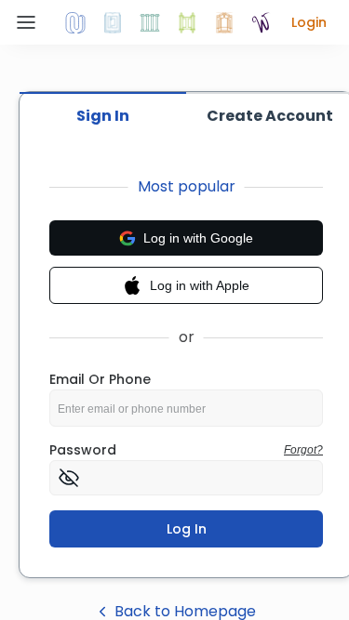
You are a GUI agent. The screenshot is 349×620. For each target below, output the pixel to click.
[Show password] (69, 478)
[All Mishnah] (113, 22)
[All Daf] (224, 22)
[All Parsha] (187, 22)
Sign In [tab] (102, 115)
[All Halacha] (150, 22)
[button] (309, 22)
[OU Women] (261, 22)
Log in (187, 529)
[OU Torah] (75, 22)
